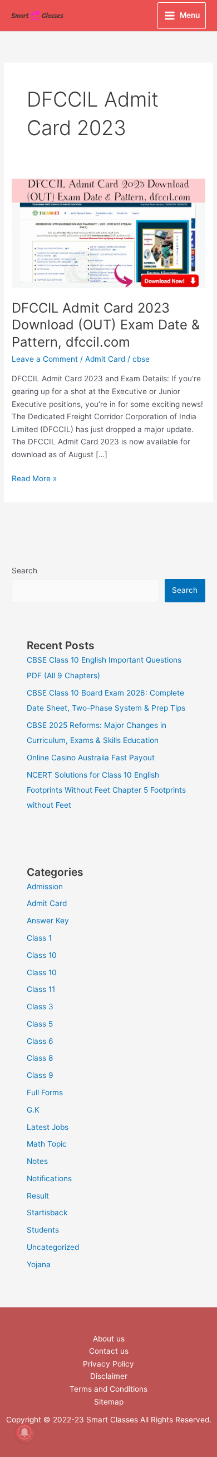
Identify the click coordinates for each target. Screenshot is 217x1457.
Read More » (34, 477)
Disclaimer (108, 1376)
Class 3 (40, 1006)
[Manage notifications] (24, 1432)
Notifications (49, 1178)
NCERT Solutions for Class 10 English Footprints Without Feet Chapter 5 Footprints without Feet (106, 790)
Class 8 (40, 1057)
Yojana (39, 1264)
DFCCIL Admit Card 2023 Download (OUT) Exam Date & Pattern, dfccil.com (106, 325)
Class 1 (39, 937)
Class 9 (40, 1075)
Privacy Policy (108, 1363)
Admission (45, 886)
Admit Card (105, 358)
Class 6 (40, 1041)
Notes (37, 1161)
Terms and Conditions (108, 1388)
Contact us (109, 1350)
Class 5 (40, 1023)
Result (38, 1195)
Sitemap (109, 1401)
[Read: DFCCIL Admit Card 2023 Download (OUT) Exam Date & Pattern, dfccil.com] (108, 232)
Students (43, 1229)
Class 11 (41, 989)
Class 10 (42, 955)
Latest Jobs (47, 1127)
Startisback (47, 1212)
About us (109, 1338)
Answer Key (48, 920)
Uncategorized (53, 1247)
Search (24, 570)
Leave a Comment (45, 358)
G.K (33, 1109)
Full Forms (45, 1092)
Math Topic (47, 1143)
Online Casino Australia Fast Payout (91, 757)
